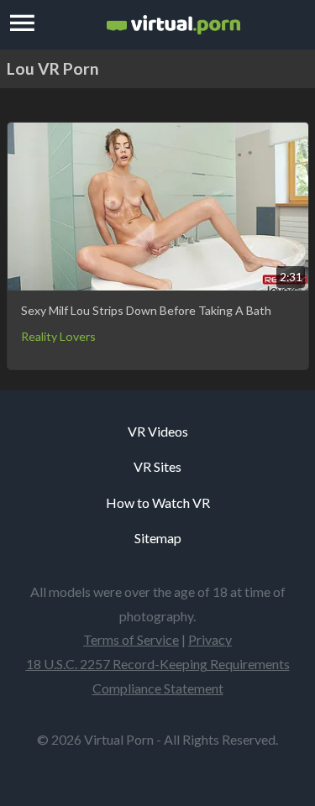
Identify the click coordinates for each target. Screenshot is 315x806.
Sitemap (157, 538)
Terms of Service (131, 639)
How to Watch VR (158, 502)
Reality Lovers (58, 336)
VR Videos (158, 431)
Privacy (210, 639)
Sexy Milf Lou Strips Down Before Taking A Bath (146, 310)
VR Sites (157, 466)
